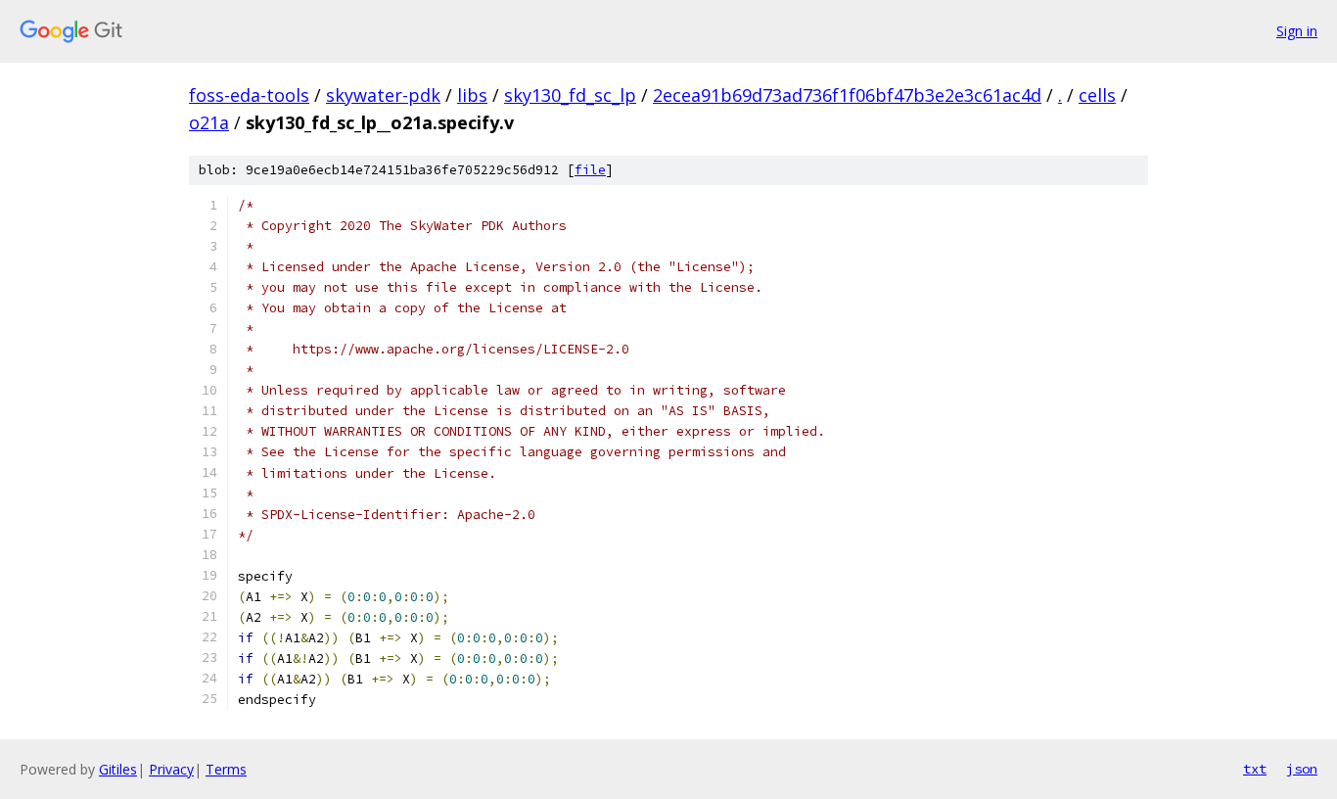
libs (472, 95)
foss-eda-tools (249, 95)
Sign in (1296, 31)
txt (1255, 768)
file (590, 170)
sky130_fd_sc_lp (570, 95)
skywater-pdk (383, 95)
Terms (226, 769)
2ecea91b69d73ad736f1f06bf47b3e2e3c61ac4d (847, 95)
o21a (209, 122)
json (1301, 768)
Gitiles (118, 769)
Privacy (171, 769)
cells (1097, 95)
